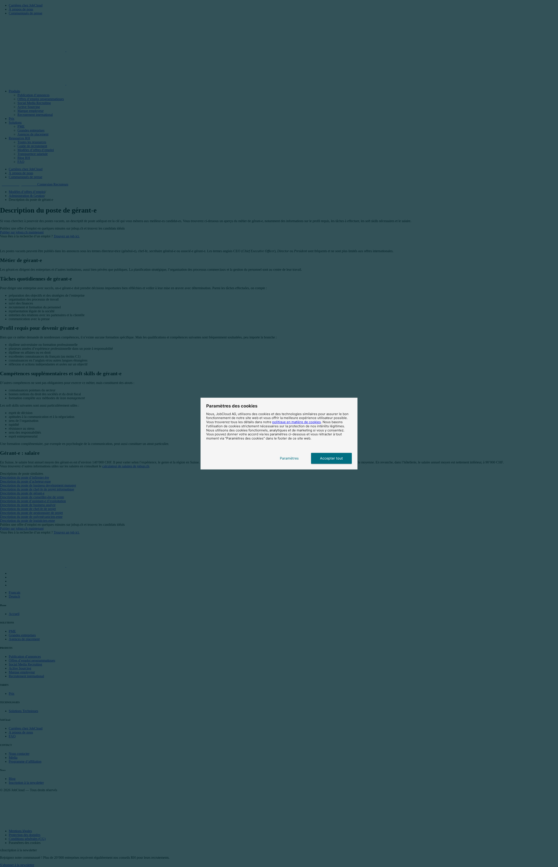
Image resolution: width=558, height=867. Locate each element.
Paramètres (289, 458)
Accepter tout (331, 458)
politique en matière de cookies (296, 422)
